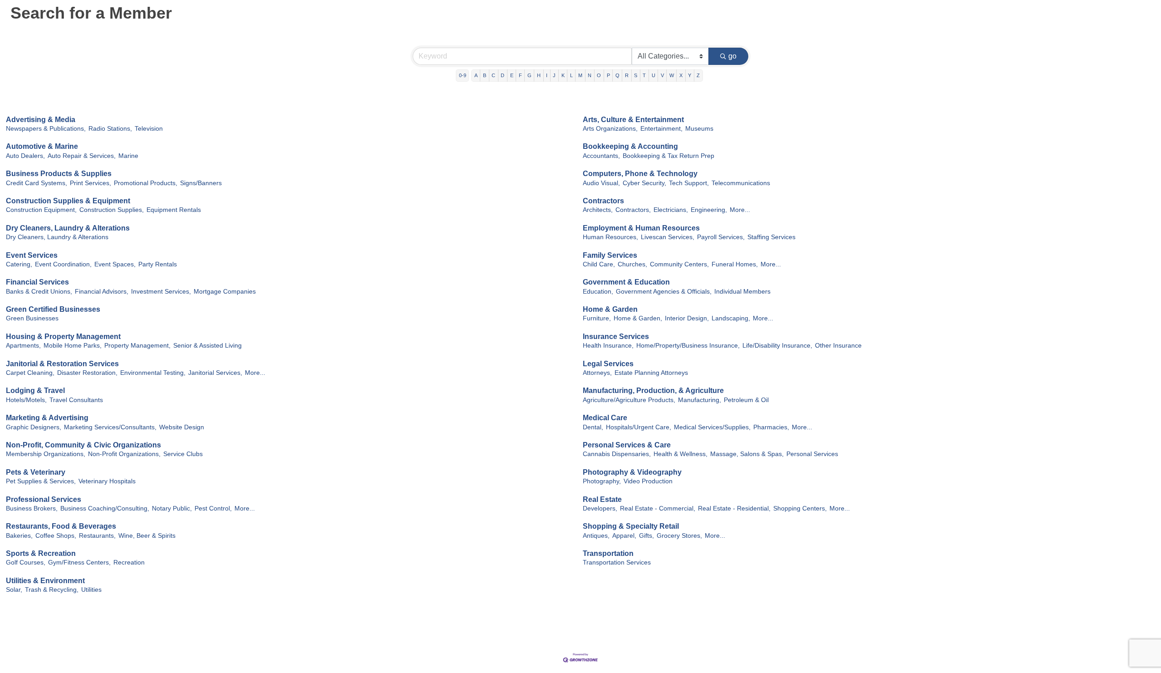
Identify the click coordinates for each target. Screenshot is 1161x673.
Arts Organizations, (610, 128)
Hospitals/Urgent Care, (638, 427)
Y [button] (689, 75)
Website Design (181, 427)
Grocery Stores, (679, 535)
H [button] (539, 75)
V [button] (662, 75)
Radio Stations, (110, 128)
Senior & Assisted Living (207, 345)
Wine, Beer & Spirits (147, 535)
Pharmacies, (771, 427)
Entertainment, (661, 128)
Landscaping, (731, 318)
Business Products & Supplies (59, 173)
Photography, (602, 481)
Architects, (598, 209)
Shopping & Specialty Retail (631, 526)
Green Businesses (32, 318)
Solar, (14, 589)
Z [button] (698, 75)
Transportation (608, 553)
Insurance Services (616, 336)
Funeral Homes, (735, 264)
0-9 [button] (462, 75)
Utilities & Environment (45, 581)
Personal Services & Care (627, 445)
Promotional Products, (145, 183)
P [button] (608, 75)
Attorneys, (597, 372)
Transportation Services (617, 562)
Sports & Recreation (41, 553)
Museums (699, 128)
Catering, (19, 264)
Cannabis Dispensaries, (617, 454)
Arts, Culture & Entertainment (633, 119)
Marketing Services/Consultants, (110, 427)
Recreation (129, 562)
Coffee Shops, (55, 535)
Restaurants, (97, 535)
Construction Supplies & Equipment (68, 201)
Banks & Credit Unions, (39, 291)
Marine (128, 155)
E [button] (511, 75)
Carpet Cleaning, (30, 372)
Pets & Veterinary (35, 472)
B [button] (484, 75)
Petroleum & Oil (746, 400)
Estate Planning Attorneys (651, 372)
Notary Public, (172, 508)
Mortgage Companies (225, 291)
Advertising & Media (40, 119)
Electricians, (671, 209)
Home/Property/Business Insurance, (688, 345)
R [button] (627, 75)
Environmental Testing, (152, 372)
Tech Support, (689, 183)
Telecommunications (741, 183)
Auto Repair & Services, (82, 155)
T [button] (644, 75)
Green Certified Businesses (53, 309)
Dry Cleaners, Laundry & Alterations (68, 228)
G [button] (529, 75)
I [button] (546, 75)
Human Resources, (610, 237)
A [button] (476, 75)
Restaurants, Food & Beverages (61, 526)
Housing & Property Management (63, 336)
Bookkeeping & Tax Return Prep (668, 155)
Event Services (32, 255)
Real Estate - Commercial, (657, 508)
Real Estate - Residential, (734, 508)
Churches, (632, 264)
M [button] (580, 75)
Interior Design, (687, 318)
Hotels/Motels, (26, 400)
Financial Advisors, (101, 291)
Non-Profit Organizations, (124, 454)
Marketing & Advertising (47, 418)
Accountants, (601, 155)
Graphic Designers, (33, 427)
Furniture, (597, 318)
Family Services (610, 255)
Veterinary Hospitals (107, 481)
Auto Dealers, (25, 155)
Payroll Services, (721, 237)
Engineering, (709, 209)
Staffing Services (771, 237)
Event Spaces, (115, 264)
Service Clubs (183, 454)
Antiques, (596, 535)
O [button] (599, 75)
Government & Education (626, 282)
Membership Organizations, (45, 454)
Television (149, 128)
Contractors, (633, 209)
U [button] (653, 75)
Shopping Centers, (800, 508)
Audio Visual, (601, 183)
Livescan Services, (667, 237)
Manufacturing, (699, 400)
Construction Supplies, (111, 209)
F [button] (520, 75)
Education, (598, 291)
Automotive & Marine (42, 146)
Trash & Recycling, (51, 589)
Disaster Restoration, (87, 372)
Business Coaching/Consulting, (104, 508)
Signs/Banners (201, 183)
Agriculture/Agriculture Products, (629, 400)
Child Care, (599, 264)
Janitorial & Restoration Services (62, 364)
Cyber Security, (644, 183)
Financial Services (37, 282)
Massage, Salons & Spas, (747, 454)
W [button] (671, 75)
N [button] (589, 75)
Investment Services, (161, 291)
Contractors (603, 201)
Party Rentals (157, 264)
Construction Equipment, (41, 209)
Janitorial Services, (215, 372)
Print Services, (90, 183)
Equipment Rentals (173, 209)
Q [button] (617, 75)
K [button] (563, 75)
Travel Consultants (76, 400)
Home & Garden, (638, 318)
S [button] (635, 75)
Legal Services (608, 364)
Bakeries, (19, 535)
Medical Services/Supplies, (712, 427)
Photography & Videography (632, 472)
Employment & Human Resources (641, 228)
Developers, (600, 508)
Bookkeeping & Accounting (630, 146)
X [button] (681, 75)
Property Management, (137, 345)
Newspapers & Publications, (46, 128)
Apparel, (624, 535)
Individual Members (742, 291)
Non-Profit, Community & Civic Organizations (83, 445)
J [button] (554, 75)
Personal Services (812, 454)
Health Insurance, (608, 345)
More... (740, 209)
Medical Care (605, 418)
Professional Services (43, 499)
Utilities (91, 589)
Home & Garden (610, 309)
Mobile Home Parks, (73, 345)
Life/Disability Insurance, (777, 345)
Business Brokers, (32, 508)
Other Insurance (838, 345)
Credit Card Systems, (36, 183)
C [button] (493, 75)
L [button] (571, 75)
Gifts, (646, 535)
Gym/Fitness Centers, (79, 562)
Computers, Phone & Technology (640, 173)
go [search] (732, 56)
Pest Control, (213, 508)
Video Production (648, 481)
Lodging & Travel (35, 390)
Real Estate (602, 499)
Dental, (593, 427)
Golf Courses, (25, 562)
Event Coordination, (63, 264)
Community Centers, (679, 264)
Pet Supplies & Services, (41, 481)
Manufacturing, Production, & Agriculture (653, 390)
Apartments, (23, 345)
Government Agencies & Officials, (664, 291)
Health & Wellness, (680, 454)
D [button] (502, 75)
